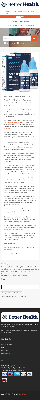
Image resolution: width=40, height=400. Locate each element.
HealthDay (13, 275)
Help (14, 11)
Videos (22, 43)
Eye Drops (23, 296)
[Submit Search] (34, 38)
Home (9, 25)
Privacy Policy (5, 353)
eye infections (8, 250)
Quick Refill (21, 11)
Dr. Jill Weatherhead (28, 165)
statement (7, 128)
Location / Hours (6, 350)
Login (6, 13)
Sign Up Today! (30, 11)
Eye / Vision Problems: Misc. (10, 296)
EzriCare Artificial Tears (14, 122)
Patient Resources (18, 25)
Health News (11, 43)
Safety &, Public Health (8, 293)
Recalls (19, 293)
